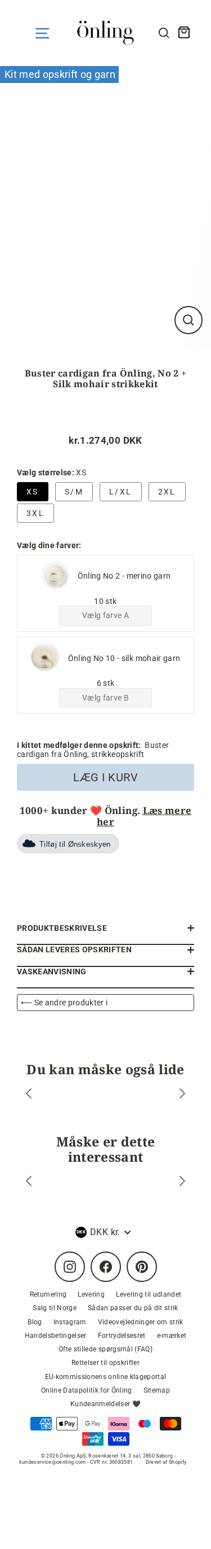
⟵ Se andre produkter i (64, 1002)
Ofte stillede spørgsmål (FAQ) (105, 1349)
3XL (35, 513)
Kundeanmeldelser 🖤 (105, 1404)
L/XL (120, 491)
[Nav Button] (42, 33)
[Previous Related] (29, 1182)
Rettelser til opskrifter (105, 1363)
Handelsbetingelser (56, 1336)
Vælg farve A (105, 615)
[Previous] (29, 1095)
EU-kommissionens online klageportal (106, 1377)
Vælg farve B (105, 697)
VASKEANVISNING (52, 971)
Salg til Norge (55, 1308)
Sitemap (156, 1390)
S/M (74, 491)
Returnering (48, 1294)
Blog (35, 1322)
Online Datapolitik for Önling (86, 1390)
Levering (91, 1294)
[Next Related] (182, 1182)
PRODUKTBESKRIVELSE (62, 928)
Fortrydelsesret (122, 1336)
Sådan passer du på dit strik (133, 1308)
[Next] (182, 1095)
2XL (167, 491)
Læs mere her (144, 816)
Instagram (70, 1322)
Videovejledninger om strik (140, 1322)
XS (32, 491)
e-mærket (172, 1336)
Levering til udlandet (148, 1294)
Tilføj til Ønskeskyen (75, 844)
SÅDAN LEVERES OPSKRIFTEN (74, 949)
